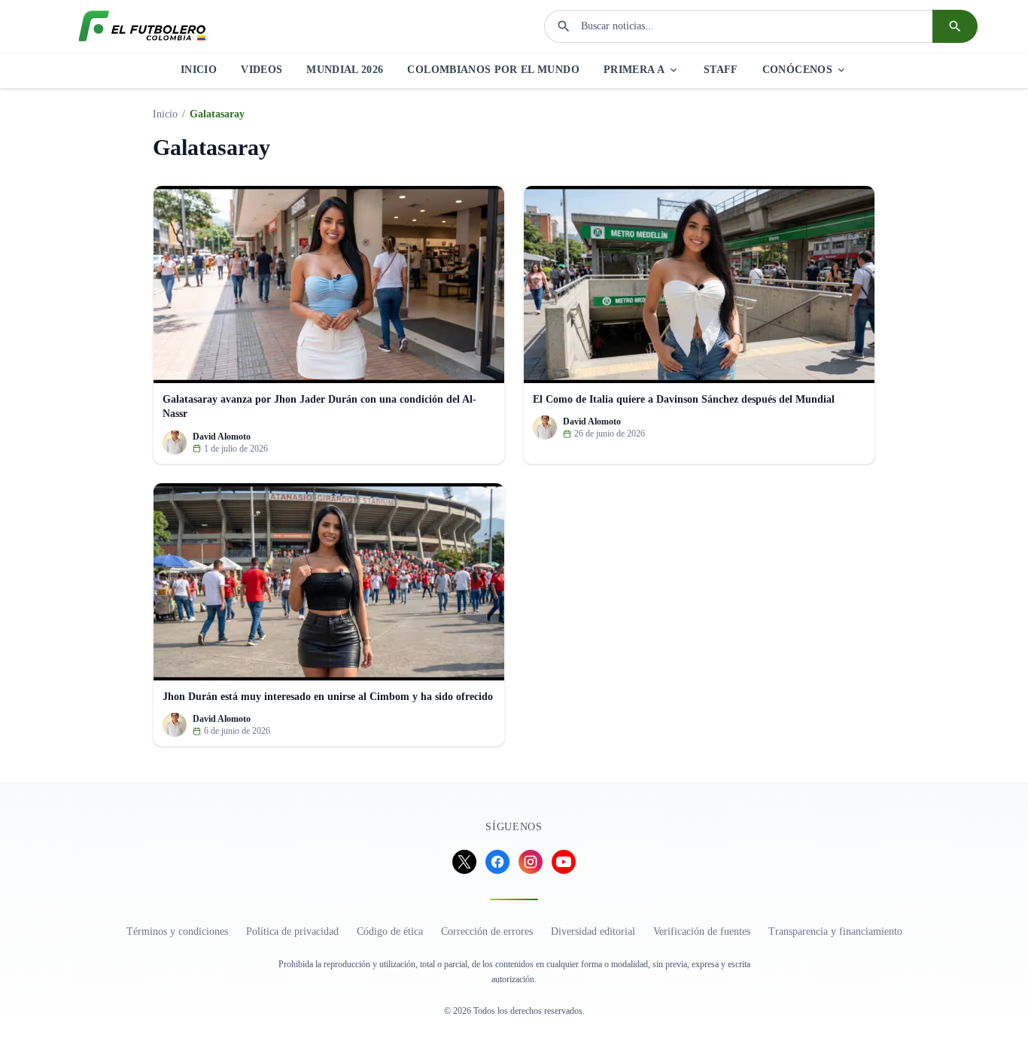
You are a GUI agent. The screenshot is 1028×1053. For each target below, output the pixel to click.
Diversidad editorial (593, 931)
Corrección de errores (487, 931)
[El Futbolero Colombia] (142, 26)
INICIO (199, 69)
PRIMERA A (634, 69)
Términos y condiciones (177, 931)
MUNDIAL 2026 (344, 69)
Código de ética (390, 931)
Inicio (165, 114)
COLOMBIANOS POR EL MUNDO (493, 69)
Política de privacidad (292, 931)
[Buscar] (955, 26)
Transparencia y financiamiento (835, 931)
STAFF (721, 69)
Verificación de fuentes (701, 931)
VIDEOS (261, 69)
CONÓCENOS (797, 69)
